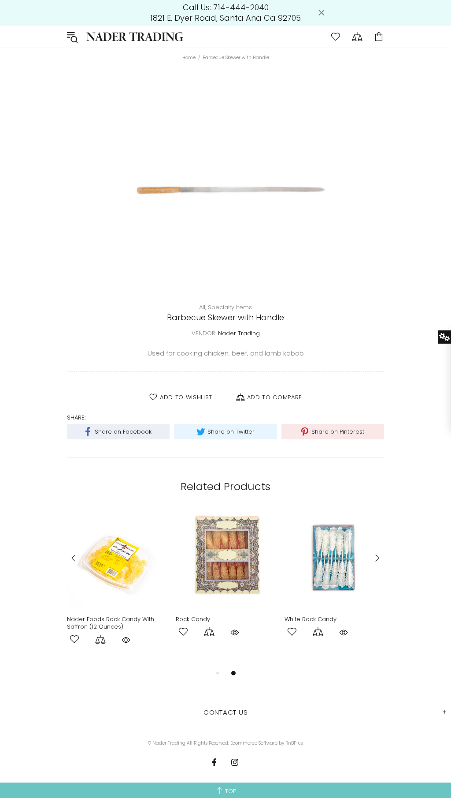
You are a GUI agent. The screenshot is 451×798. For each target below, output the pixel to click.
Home (189, 58)
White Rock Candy (310, 619)
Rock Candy (193, 619)
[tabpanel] (117, 588)
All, (202, 307)
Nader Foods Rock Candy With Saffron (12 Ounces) (110, 622)
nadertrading (134, 36)
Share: (76, 417)
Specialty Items (230, 307)
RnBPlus (294, 743)
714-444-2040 (241, 7)
